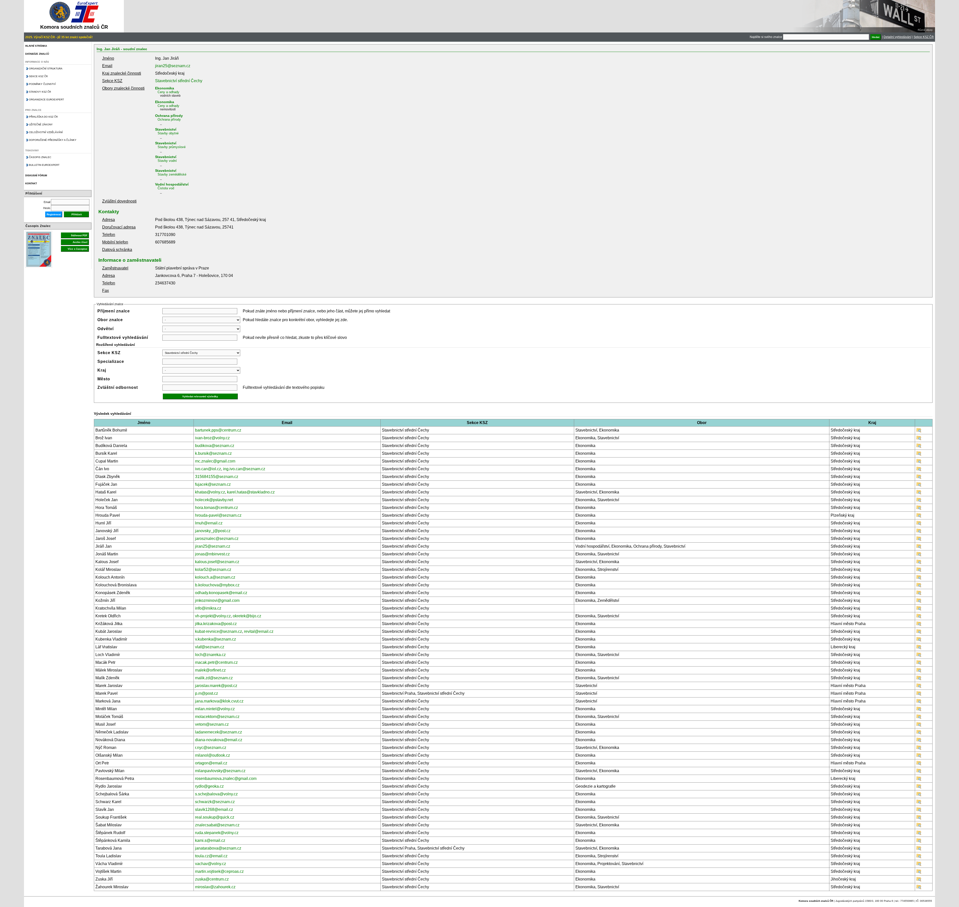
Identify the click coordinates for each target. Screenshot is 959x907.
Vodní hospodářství (172, 184)
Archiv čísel (80, 242)
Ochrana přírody (169, 116)
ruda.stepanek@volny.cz (217, 833)
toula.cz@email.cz (211, 856)
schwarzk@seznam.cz (215, 802)
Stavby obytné (168, 133)
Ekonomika (164, 88)
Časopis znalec (40, 157)
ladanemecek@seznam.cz (218, 732)
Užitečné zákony (41, 124)
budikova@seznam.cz (214, 446)
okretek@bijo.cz (247, 616)
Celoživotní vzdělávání (46, 132)
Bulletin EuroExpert (44, 165)
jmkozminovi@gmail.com (217, 600)
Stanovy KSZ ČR (40, 91)
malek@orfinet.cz (210, 670)
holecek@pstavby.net (214, 500)
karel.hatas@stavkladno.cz (251, 492)
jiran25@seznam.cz (172, 66)
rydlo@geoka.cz (209, 786)
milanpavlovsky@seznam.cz (220, 771)
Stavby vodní (167, 161)
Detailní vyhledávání (897, 37)
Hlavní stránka (36, 45)
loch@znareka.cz (210, 655)
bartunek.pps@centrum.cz (218, 430)
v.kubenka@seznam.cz (215, 639)
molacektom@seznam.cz (217, 716)
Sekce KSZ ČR (924, 37)
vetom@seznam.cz (212, 724)
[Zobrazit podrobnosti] (918, 431)
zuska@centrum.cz (212, 879)
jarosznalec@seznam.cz (217, 538)
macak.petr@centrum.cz (216, 662)
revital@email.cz (258, 631)
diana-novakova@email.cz (218, 740)
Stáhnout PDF (79, 235)
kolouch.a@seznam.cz (215, 577)
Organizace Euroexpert (46, 99)
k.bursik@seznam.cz (213, 453)
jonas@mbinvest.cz (212, 554)
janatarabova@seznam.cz (218, 848)
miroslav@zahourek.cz (215, 887)
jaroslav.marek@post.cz (216, 685)
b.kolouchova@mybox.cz (217, 585)
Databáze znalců (37, 53)
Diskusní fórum (36, 175)
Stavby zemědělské (172, 174)
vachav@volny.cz (210, 864)
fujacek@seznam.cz (213, 484)
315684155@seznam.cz (216, 476)
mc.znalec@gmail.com (215, 461)
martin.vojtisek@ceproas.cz (219, 871)
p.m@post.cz (206, 693)
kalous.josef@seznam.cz (217, 562)
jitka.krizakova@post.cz (216, 624)
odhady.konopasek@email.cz (221, 593)
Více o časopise (77, 248)
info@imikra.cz (208, 608)
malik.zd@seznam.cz (214, 678)
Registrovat (54, 214)
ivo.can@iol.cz (208, 469)
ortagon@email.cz (211, 763)
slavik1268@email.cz (214, 809)
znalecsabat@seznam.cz (217, 825)
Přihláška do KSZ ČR (43, 116)
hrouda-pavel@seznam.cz (218, 515)
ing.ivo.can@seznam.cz (244, 469)
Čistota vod (166, 188)
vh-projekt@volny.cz (213, 616)
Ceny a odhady (168, 92)
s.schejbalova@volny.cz (216, 794)
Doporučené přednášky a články (52, 140)
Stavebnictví (165, 129)
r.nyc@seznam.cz (210, 747)
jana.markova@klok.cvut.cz (219, 701)
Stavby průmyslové (172, 147)
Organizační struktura (45, 68)
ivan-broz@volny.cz (212, 438)
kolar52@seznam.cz (213, 569)
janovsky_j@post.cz (213, 531)
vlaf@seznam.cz (209, 647)
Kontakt (31, 183)
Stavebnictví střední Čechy (178, 81)
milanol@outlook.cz (212, 755)
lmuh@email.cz (209, 523)
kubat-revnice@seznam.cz (218, 631)
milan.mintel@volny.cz (215, 709)
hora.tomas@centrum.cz (216, 507)
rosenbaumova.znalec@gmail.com (225, 778)
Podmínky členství (42, 84)
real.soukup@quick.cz (214, 817)
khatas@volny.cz (210, 492)
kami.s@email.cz (210, 840)
